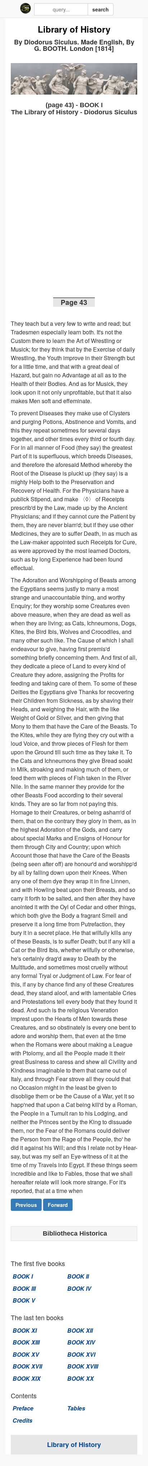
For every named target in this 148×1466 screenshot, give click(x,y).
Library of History (74, 29)
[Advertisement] (74, 209)
